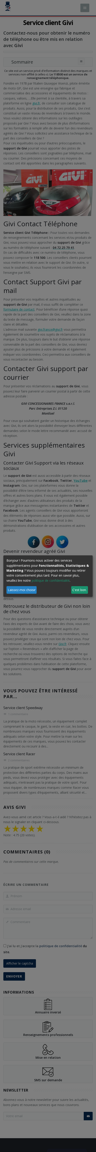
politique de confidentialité (51, 580)
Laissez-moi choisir (21, 590)
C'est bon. (79, 590)
